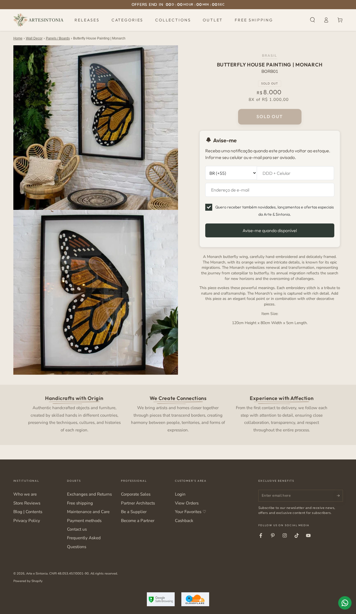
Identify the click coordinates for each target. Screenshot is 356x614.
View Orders (187, 503)
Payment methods (84, 520)
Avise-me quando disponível (270, 230)
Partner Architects (138, 503)
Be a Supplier (134, 511)
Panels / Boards (58, 38)
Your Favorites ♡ (190, 511)
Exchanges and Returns (89, 494)
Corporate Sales (135, 494)
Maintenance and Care (88, 511)
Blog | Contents (27, 511)
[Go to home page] (38, 20)
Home (18, 38)
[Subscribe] (340, 495)
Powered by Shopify (28, 581)
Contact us (77, 529)
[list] (178, 413)
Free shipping (80, 503)
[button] (312, 20)
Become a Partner (137, 520)
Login (180, 494)
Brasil (269, 55)
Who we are (25, 494)
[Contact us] (345, 603)
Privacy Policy (26, 520)
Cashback (184, 520)
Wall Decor (34, 38)
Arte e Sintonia (37, 573)
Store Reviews (26, 503)
